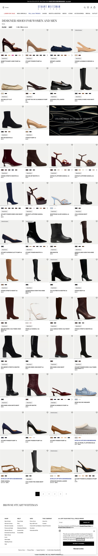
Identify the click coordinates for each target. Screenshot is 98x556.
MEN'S (64, 13)
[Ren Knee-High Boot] (61, 347)
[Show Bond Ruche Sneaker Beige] (80, 399)
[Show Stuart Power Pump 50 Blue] (58, 437)
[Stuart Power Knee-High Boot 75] (12, 194)
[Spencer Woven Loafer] (61, 461)
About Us (44, 521)
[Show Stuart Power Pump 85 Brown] (27, 55)
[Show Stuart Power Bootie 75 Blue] (41, 246)
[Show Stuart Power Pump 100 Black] (27, 437)
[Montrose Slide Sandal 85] (61, 194)
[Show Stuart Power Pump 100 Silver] (34, 437)
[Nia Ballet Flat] (12, 79)
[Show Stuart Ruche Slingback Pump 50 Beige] (30, 93)
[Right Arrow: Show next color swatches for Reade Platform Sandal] (47, 208)
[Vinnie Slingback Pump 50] (61, 385)
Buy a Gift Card (33, 523)
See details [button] (68, 1)
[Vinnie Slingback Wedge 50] (86, 41)
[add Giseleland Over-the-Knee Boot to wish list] (96, 221)
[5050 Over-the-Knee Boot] (37, 461)
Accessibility (20, 532)
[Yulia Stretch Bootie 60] (61, 270)
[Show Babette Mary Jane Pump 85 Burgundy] (2, 55)
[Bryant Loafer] (61, 41)
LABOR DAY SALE (9, 13)
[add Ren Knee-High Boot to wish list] (72, 336)
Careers (44, 523)
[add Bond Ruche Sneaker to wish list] (96, 374)
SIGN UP (86, 522)
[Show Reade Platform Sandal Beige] (34, 208)
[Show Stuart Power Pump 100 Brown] (30, 437)
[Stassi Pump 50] (37, 117)
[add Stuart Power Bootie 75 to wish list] (47, 221)
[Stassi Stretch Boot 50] (12, 270)
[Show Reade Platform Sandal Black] (37, 208)
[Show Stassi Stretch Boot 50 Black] (6, 284)
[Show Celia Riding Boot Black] (76, 208)
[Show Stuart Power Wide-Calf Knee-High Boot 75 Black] (76, 361)
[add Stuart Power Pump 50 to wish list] (72, 412)
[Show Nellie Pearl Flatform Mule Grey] (76, 437)
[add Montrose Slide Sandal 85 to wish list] (72, 183)
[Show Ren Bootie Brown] (55, 246)
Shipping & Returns (21, 528)
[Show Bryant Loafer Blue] (52, 55)
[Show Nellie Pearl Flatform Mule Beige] (80, 437)
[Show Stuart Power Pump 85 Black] (34, 55)
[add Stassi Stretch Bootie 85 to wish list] (96, 298)
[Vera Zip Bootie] (37, 385)
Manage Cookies (79, 548)
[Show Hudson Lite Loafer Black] (52, 93)
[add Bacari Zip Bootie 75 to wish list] (47, 145)
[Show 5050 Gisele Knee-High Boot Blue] (90, 93)
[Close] (94, 531)
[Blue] (2, 246)
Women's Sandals (9, 526)
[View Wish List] (88, 7)
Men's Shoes (8, 535)
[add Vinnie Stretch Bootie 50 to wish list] (23, 145)
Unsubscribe (20, 530)
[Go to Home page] (49, 8)
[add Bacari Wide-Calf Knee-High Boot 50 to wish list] (23, 298)
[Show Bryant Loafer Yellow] (69, 55)
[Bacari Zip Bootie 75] (37, 156)
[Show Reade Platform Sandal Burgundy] (27, 208)
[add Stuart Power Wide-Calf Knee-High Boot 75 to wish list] (96, 336)
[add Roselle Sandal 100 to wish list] (47, 298)
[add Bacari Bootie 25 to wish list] (23, 106)
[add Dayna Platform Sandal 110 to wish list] (72, 145)
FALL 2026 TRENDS (34, 13)
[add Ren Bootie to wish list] (72, 221)
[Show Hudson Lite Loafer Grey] (55, 93)
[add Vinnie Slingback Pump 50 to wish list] (72, 374)
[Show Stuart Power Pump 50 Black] (55, 437)
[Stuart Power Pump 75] (12, 423)
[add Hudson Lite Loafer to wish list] (72, 68)
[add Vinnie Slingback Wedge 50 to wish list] (96, 30)
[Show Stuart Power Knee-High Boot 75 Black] (13, 208)
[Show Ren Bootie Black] (52, 246)
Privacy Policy (30, 550)
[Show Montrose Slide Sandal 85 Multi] (52, 208)
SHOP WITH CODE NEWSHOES (57, 1)
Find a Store (33, 521)
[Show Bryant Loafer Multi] (62, 55)
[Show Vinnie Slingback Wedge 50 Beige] (76, 55)
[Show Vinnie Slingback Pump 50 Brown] (62, 399)
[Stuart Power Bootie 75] (37, 232)
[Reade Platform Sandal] (37, 194)
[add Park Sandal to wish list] (23, 450)
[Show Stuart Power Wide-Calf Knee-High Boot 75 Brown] (80, 361)
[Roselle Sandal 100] (37, 309)
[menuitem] (9, 13)
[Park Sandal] (12, 461)
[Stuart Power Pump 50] (61, 423)
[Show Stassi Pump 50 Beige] (27, 131)
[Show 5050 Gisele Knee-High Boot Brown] (80, 93)
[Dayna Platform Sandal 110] (61, 156)
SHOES (44, 13)
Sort (10, 27)
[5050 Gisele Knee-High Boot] (86, 79)
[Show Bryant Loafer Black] (58, 55)
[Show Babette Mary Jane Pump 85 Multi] (20, 55)
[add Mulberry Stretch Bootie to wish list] (23, 336)
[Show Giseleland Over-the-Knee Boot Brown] (76, 246)
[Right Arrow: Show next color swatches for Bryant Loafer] (72, 55)
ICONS (70, 13)
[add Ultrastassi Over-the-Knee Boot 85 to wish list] (47, 259)
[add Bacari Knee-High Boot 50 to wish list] (47, 336)
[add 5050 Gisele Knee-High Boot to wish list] (96, 68)
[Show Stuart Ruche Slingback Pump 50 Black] (34, 93)
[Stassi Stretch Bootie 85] (86, 309)
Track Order (20, 521)
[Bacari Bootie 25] (12, 117)
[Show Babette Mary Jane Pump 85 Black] (16, 55)
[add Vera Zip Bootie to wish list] (47, 374)
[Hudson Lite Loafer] (61, 79)
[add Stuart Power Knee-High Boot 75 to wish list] (23, 183)
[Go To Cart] (94, 7)
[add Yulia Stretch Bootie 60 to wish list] (72, 259)
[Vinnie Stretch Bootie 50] (12, 156)
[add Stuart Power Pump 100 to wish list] (47, 412)
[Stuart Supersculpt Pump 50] (12, 232)
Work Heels (7, 539)
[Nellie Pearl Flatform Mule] (86, 423)
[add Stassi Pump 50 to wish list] (47, 106)
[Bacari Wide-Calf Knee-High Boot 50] (12, 309)
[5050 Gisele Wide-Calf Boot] (61, 309)
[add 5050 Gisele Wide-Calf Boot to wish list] (72, 298)
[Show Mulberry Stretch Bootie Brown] (6, 361)
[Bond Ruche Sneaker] (86, 385)
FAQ (18, 523)
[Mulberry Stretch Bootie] (12, 347)
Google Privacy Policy (85, 526)
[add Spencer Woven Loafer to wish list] (72, 450)
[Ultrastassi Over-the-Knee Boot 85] (37, 270)
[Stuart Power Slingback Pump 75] (86, 461)
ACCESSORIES (79, 13)
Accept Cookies (78, 543)
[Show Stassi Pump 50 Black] (30, 131)
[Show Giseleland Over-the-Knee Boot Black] (80, 246)
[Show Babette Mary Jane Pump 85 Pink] (13, 55)
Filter (4, 27)
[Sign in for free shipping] (91, 7)
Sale (6, 544)
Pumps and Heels (9, 528)
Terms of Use (21, 550)
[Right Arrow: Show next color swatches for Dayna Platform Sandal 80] (96, 170)
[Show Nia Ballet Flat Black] (6, 93)
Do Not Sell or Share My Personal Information (58, 550)
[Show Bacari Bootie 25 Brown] (6, 131)
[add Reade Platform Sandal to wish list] (47, 183)
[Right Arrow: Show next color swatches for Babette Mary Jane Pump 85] (22, 55)
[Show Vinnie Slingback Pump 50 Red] (52, 399)
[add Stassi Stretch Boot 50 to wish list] (23, 259)
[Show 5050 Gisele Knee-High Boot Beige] (83, 93)
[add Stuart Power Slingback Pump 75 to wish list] (96, 450)
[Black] (27, 284)
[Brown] (52, 361)
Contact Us (20, 526)
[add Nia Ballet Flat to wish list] (23, 68)
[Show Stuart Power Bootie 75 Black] (27, 246)
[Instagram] (59, 531)
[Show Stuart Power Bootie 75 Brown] (34, 246)
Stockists (32, 528)
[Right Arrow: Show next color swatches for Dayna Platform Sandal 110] (72, 170)
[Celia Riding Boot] (86, 194)
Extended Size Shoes (10, 532)
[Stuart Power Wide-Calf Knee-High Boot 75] (86, 347)
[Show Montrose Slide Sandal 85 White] (55, 208)
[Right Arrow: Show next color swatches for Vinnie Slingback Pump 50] (72, 399)
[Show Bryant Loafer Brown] (55, 55)
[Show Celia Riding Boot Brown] (80, 208)
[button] (15, 13)
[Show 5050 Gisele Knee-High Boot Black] (76, 93)
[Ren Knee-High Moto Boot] (12, 385)
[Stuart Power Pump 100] (37, 423)
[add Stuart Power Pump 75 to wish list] (23, 412)
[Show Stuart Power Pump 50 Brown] (52, 437)
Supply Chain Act (40, 550)
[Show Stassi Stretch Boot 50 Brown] (2, 284)
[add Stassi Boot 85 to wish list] (96, 259)
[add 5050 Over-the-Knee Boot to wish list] (47, 450)
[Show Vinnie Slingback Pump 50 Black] (58, 399)
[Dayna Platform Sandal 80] (86, 156)
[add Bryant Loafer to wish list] (72, 30)
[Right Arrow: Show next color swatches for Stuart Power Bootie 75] (47, 246)
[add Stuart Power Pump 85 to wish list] (47, 30)
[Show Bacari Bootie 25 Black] (2, 131)
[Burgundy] (27, 399)
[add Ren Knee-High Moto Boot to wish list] (23, 374)
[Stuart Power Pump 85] (37, 41)
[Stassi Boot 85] (86, 270)
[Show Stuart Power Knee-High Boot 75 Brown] (6, 208)
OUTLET (94, 13)
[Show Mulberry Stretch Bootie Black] (2, 361)
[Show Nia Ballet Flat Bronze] (2, 93)
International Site (34, 530)
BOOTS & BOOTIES (55, 13)
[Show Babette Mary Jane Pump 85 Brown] (6, 55)
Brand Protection (46, 526)
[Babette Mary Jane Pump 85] (12, 41)
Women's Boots (8, 530)
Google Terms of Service (64, 527)
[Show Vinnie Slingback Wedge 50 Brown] (80, 55)
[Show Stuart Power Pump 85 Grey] (37, 55)
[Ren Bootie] (61, 232)
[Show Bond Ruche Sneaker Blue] (76, 399)
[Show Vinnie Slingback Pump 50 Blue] (55, 399)
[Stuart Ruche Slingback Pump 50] (37, 79)
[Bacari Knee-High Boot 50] (37, 347)
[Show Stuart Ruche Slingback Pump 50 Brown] (27, 93)
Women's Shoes (8, 523)
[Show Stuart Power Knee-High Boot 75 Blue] (2, 208)
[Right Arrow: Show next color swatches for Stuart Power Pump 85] (47, 55)
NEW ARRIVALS (22, 13)
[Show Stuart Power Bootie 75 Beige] (30, 246)
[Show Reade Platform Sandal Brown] (30, 208)
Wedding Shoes (8, 541)
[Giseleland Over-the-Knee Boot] (86, 232)
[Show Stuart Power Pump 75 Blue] (2, 437)
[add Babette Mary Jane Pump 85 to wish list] (23, 30)
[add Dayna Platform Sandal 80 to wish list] (96, 145)
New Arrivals (8, 521)
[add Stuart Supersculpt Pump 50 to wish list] (23, 221)
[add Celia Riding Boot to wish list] (96, 183)
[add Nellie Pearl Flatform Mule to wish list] (96, 412)
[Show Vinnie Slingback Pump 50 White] (65, 399)
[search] (84, 7)
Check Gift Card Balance (36, 526)
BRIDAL (88, 13)
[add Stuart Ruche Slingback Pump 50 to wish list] (47, 68)
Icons (6, 537)
